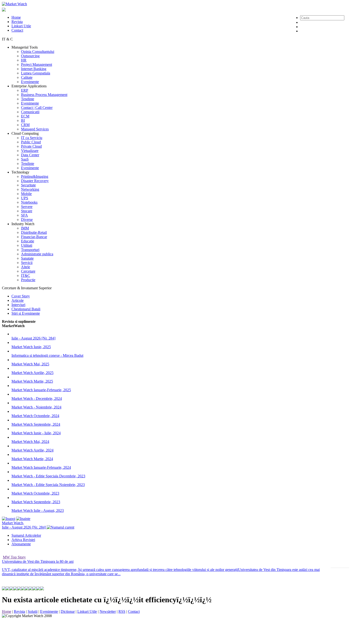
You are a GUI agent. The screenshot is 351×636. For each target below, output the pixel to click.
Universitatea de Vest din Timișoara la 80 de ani (38, 561)
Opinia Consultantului (37, 52)
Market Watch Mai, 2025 (30, 364)
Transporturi (30, 250)
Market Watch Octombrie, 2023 (35, 493)
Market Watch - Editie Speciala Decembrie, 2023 (48, 476)
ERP (24, 90)
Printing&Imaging (34, 176)
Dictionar (68, 611)
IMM (25, 228)
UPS (24, 198)
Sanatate (27, 258)
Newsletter (108, 611)
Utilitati (26, 245)
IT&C (25, 275)
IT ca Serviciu (31, 138)
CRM (25, 125)
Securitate (28, 185)
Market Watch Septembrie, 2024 (35, 424)
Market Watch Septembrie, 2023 (35, 502)
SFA (24, 215)
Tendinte (27, 99)
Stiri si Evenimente (25, 313)
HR (24, 60)
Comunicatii (30, 112)
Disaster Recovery (35, 181)
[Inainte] (23, 519)
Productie (28, 280)
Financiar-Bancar (34, 237)
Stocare (26, 211)
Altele (25, 267)
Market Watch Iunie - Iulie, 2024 (36, 433)
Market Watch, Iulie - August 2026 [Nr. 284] (24, 525)
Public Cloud (31, 142)
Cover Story (20, 296)
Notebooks (29, 202)
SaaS (25, 159)
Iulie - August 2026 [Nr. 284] (33, 338)
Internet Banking (33, 69)
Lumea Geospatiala (35, 73)
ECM (25, 116)
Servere (26, 207)
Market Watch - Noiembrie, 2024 (36, 407)
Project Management (36, 64)
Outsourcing (30, 56)
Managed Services (35, 129)
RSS (121, 611)
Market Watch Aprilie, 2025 (32, 373)
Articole (17, 300)
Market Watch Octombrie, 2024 (35, 416)
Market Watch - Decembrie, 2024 (36, 398)
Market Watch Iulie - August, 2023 (37, 510)
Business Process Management (44, 95)
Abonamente (21, 544)
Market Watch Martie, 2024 (32, 459)
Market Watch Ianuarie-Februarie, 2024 (41, 467)
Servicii (26, 263)
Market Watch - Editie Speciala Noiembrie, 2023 (48, 485)
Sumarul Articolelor (26, 535)
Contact (17, 30)
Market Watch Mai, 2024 (30, 442)
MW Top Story (14, 557)
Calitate (26, 77)
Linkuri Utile (21, 26)
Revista (17, 22)
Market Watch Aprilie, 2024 (32, 450)
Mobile (26, 194)
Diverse (27, 220)
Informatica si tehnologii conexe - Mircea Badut (47, 355)
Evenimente (30, 82)
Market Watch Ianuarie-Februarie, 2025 (41, 390)
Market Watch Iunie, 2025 (31, 347)
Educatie (27, 241)
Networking (30, 189)
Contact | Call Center (37, 108)
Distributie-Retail (34, 232)
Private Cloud (31, 146)
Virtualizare (29, 151)
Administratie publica (37, 254)
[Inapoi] (8, 519)
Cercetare (28, 271)
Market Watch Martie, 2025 (32, 381)
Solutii (32, 611)
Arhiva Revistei (23, 540)
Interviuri (18, 305)
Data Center (30, 155)
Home (16, 17)
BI (23, 120)
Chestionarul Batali (25, 309)
